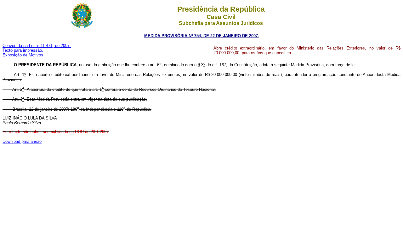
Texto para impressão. (23, 50)
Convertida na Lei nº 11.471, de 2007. (37, 45)
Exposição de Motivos (23, 55)
